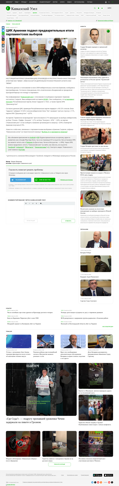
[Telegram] (3, 30)
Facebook (11, 147)
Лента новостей (16, 24)
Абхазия (9, 12)
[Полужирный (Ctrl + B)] (26, 203)
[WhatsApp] (3, 33)
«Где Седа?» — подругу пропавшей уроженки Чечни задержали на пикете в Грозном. (35, 420)
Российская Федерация (47, 15)
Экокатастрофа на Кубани (105, 20)
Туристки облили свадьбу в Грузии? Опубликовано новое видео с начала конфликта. (95, 423)
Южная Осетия (106, 15)
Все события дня (108, 326)
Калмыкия (98, 12)
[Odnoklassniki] (3, 42)
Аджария (14, 12)
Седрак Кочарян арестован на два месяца (94, 146)
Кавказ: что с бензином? (15, 20)
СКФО (82, 15)
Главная (8, 24)
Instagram (19, 147)
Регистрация (31, 220)
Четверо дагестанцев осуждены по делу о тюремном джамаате (82, 312)
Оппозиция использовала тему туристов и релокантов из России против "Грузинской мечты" (94, 79)
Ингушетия (79, 12)
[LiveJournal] (3, 45)
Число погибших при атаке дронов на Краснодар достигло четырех (30, 312)
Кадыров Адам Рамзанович (89, 277)
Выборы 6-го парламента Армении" (55, 132)
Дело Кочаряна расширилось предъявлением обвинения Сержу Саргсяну (99, 354)
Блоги (62, 2)
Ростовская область (59, 15)
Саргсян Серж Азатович (88, 301)
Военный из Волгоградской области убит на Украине (79, 324)
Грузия (66, 12)
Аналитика (33, 2)
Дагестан (72, 12)
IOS (38, 137)
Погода (89, 2)
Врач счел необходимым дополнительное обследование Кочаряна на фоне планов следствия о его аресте (73, 355)
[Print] (3, 51)
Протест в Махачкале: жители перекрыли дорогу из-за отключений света (95, 392)
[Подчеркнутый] (33, 203)
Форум (55, 2)
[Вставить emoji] (41, 203)
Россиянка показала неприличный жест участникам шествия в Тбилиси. (92, 460)
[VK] (3, 27)
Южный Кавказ (10, 18)
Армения (35, 12)
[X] (3, 39)
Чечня (99, 15)
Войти (109, 8)
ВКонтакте (29, 147)
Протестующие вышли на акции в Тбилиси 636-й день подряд (95, 174)
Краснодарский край (23, 15)
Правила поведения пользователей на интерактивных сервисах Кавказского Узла (42, 482)
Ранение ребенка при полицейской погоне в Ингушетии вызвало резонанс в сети (45, 354)
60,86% (45, 99)
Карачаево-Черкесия (12, 15)
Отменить (68, 221)
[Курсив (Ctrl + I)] (29, 203)
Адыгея (20, 12)
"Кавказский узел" (27, 97)
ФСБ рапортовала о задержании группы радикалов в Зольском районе (84, 318)
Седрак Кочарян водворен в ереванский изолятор (93, 48)
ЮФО (17, 18)
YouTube (22, 150)
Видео (69, 2)
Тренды (23, 2)
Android (32, 137)
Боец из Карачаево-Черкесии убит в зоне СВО (23, 318)
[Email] (3, 48)
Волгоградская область (57, 12)
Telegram (29, 142)
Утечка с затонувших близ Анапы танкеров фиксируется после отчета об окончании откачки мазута (18, 354)
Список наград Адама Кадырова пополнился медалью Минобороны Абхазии (95, 118)
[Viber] (3, 36)
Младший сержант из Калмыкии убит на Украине (24, 324)
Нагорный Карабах (35, 15)
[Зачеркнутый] (36, 203)
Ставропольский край (91, 15)
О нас (62, 475)
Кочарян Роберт (85, 253)
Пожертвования (85, 475)
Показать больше (59, 464)
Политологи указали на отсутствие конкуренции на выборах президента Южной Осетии (95, 211)
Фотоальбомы (79, 2)
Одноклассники (40, 147)
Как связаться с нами (72, 475)
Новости (9, 2)
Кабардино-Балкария (89, 12)
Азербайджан (27, 12)
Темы (16, 2)
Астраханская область (44, 12)
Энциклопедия (45, 2)
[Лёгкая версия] (106, 2)
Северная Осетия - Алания (72, 15)
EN (112, 2)
